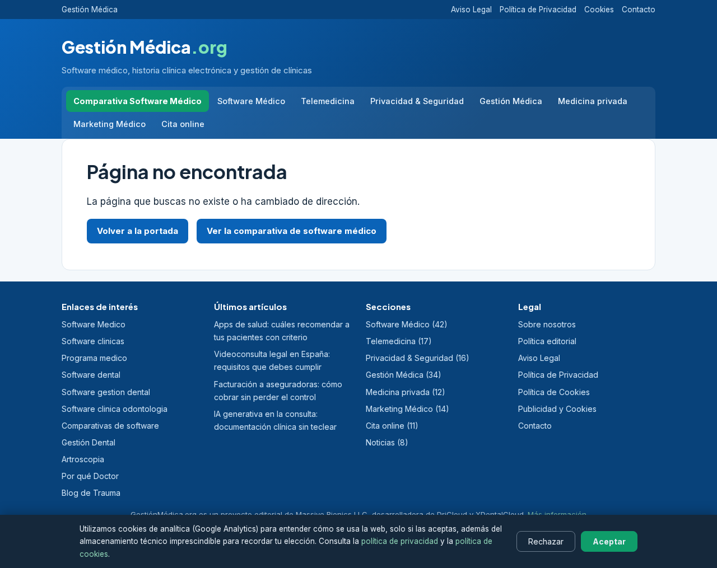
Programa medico (94, 358)
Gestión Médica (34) (403, 374)
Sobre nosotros (547, 324)
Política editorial (547, 341)
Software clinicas (93, 341)
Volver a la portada (137, 231)
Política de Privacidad (538, 9)
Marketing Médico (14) (407, 409)
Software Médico (251, 101)
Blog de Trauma (91, 492)
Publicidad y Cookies (557, 409)
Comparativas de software (110, 425)
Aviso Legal (471, 9)
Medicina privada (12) (405, 392)
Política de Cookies (554, 392)
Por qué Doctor (90, 476)
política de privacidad (399, 541)
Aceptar (609, 541)
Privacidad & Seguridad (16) (417, 358)
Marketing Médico (109, 124)
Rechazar (546, 541)
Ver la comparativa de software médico (291, 231)
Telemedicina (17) (399, 341)
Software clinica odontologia (114, 409)
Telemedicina (328, 101)
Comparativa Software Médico (137, 101)
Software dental (91, 374)
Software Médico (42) (407, 324)
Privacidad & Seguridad (417, 101)
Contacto (638, 9)
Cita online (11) (392, 425)
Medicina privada (592, 101)
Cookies (599, 9)
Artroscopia (83, 459)
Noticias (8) (387, 442)
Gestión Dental (88, 442)
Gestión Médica (90, 9)
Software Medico (93, 324)
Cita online (182, 124)
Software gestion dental (106, 392)
